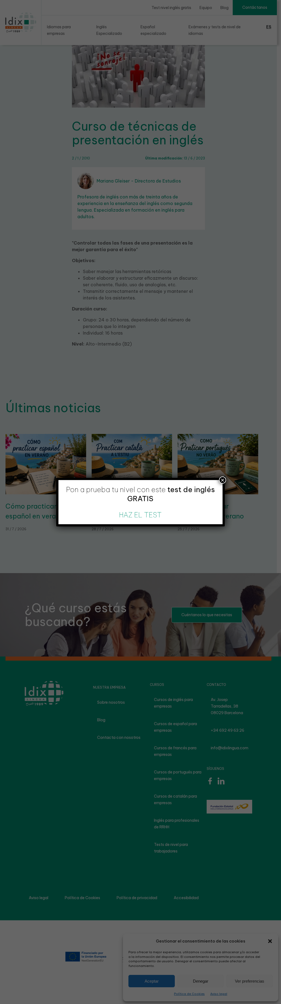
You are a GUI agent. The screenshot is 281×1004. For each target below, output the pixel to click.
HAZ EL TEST (140, 514)
